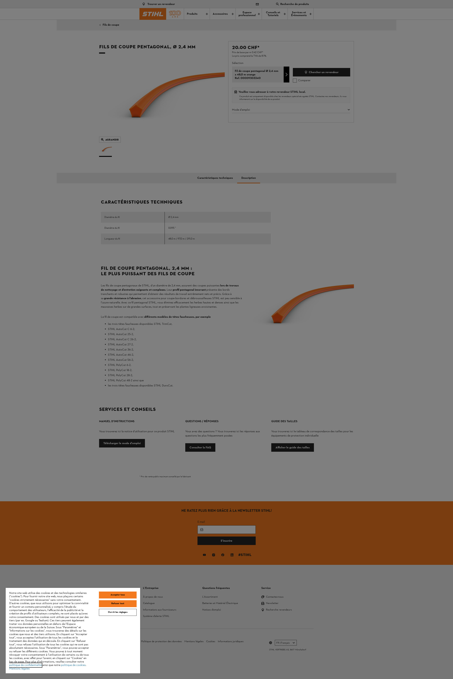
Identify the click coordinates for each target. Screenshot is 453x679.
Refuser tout (117, 603)
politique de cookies (73, 665)
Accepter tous (118, 595)
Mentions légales (19, 669)
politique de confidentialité (25, 665)
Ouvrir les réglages (117, 612)
